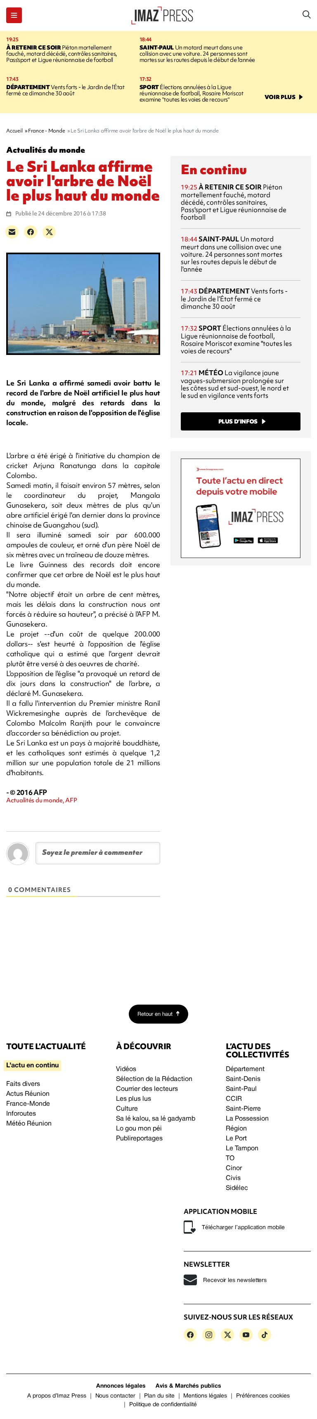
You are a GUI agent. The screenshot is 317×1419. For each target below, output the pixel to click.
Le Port (236, 1139)
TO (230, 1158)
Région (236, 1129)
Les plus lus (133, 1099)
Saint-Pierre (243, 1109)
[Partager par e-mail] (12, 232)
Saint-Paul (241, 1089)
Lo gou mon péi (139, 1129)
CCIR (234, 1099)
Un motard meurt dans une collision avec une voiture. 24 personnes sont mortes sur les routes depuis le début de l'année (197, 54)
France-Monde (28, 1104)
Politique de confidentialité (163, 1404)
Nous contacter (115, 1396)
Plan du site (159, 1396)
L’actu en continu (32, 1066)
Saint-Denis (243, 1079)
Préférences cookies (263, 1396)
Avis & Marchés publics (188, 1386)
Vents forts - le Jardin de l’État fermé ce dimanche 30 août (65, 90)
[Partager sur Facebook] (30, 232)
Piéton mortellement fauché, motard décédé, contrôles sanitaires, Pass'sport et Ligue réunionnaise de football (61, 54)
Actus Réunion (28, 1094)
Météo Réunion (29, 1124)
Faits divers (23, 1084)
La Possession (247, 1119)
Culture (127, 1109)
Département (245, 1069)
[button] (14, 15)
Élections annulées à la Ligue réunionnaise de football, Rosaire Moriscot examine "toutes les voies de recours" (192, 93)
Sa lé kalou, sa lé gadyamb (155, 1119)
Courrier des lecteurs (147, 1089)
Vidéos (126, 1069)
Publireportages (139, 1139)
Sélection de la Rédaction (154, 1079)
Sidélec (237, 1188)
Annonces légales (121, 1386)
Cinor (234, 1168)
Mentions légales (205, 1396)
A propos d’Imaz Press (56, 1396)
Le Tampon (242, 1149)
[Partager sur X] (49, 232)
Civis (233, 1178)
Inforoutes (21, 1114)
